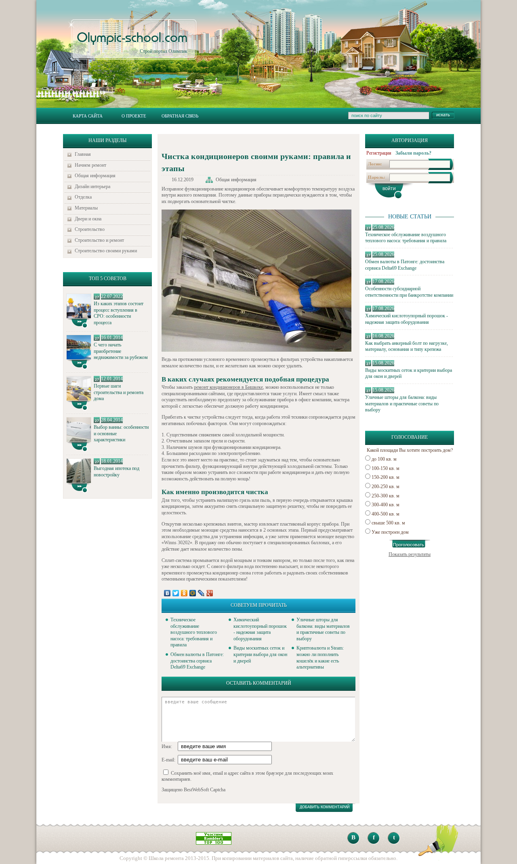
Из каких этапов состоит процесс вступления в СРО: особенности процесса (118, 313)
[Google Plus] (210, 593)
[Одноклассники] (184, 593)
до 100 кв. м (384, 459)
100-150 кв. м (385, 468)
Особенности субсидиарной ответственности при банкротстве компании (409, 292)
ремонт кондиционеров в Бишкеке (228, 387)
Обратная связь (180, 115)
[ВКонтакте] (167, 593)
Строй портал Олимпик (132, 42)
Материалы (86, 208)
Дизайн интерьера (92, 186)
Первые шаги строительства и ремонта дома (118, 392)
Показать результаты (410, 554)
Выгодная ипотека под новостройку (116, 472)
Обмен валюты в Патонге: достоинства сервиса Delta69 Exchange (404, 265)
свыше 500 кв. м (388, 523)
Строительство (90, 229)
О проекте (134, 115)
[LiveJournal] (201, 593)
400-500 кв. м (385, 514)
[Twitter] (176, 593)
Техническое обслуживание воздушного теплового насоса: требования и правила (405, 238)
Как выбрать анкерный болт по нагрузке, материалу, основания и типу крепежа (406, 346)
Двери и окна (88, 219)
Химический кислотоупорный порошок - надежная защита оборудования (406, 319)
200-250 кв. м (385, 486)
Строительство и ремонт (99, 240)
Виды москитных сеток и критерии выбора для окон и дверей (408, 373)
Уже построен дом (390, 532)
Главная (83, 154)
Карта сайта (88, 115)
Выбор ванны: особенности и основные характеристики (121, 433)
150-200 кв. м (385, 477)
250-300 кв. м (385, 496)
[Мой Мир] (193, 593)
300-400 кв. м (385, 504)
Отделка (83, 197)
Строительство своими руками (106, 251)
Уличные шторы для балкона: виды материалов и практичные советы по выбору (402, 403)
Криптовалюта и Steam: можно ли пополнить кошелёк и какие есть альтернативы (320, 657)
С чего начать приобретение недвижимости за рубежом (121, 351)
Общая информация (95, 175)
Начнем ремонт (90, 165)
